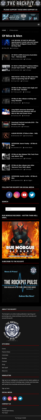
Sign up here (5, 388)
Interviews (5, 355)
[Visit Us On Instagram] (16, 197)
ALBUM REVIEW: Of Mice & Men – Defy (24, 133)
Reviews (4, 358)
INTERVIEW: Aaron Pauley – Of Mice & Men (24, 144)
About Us (4, 371)
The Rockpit (28, 59)
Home (4, 349)
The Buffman (15, 48)
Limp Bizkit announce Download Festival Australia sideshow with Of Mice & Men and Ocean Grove (23, 111)
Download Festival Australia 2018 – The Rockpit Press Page (24, 123)
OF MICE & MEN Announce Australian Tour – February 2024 (24, 56)
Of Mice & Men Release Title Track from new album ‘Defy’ (24, 155)
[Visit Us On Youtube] (24, 197)
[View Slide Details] (20, 17)
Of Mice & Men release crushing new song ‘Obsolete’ (23, 99)
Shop (3, 364)
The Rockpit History (8, 411)
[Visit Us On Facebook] (9, 197)
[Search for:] (20, 209)
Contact (4, 408)
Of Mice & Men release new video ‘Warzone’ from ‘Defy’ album (22, 166)
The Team (5, 413)
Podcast (4, 361)
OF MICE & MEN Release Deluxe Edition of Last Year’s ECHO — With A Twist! (24, 67)
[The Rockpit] (20, 5)
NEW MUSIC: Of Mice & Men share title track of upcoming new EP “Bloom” (24, 78)
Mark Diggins (28, 180)
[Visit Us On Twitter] (32, 197)
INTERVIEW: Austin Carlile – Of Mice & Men (24, 177)
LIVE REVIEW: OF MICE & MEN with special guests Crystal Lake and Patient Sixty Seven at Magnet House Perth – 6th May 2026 (24, 43)
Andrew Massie (29, 135)
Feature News (6, 352)
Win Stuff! (5, 368)
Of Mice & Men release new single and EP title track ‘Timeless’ (24, 88)
